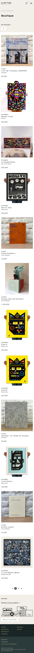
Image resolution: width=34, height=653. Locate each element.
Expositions (4, 629)
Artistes (3, 627)
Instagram (4, 641)
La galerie (4, 634)
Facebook (4, 639)
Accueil (3, 10)
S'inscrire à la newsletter (9, 644)
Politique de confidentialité (16, 649)
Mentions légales (5, 649)
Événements (5, 631)
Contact (19, 629)
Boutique (10, 10)
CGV (25, 649)
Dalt (11, 650)
